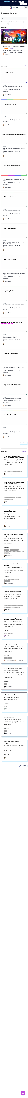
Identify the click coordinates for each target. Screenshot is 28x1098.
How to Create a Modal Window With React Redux (13, 180)
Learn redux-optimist (9, 717)
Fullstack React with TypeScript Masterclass (11, 90)
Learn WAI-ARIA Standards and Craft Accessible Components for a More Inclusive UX (13, 51)
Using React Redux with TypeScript (12, 644)
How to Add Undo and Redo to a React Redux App (13, 368)
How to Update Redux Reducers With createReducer (11, 211)
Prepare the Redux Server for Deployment (13, 118)
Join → (21, 1)
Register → (23, 3)
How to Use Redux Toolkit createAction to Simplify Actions (13, 243)
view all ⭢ (24, 27)
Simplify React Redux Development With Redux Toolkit (14, 274)
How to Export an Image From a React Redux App (13, 305)
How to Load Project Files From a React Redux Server (12, 87)
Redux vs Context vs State (10, 694)
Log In (26, 7)
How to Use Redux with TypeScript (12, 591)
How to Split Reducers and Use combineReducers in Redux (10, 337)
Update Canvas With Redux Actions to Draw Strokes (13, 429)
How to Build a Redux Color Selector (12, 398)
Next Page (23, 443)
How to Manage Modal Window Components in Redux (14, 149)
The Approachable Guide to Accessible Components (14, 46)
